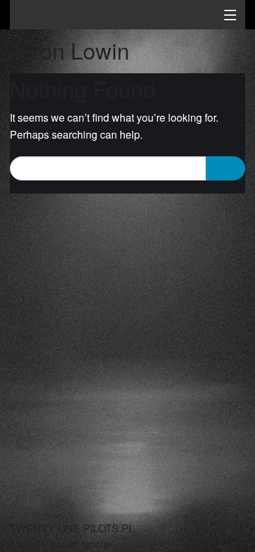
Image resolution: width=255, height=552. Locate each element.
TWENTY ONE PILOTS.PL (101, 16)
